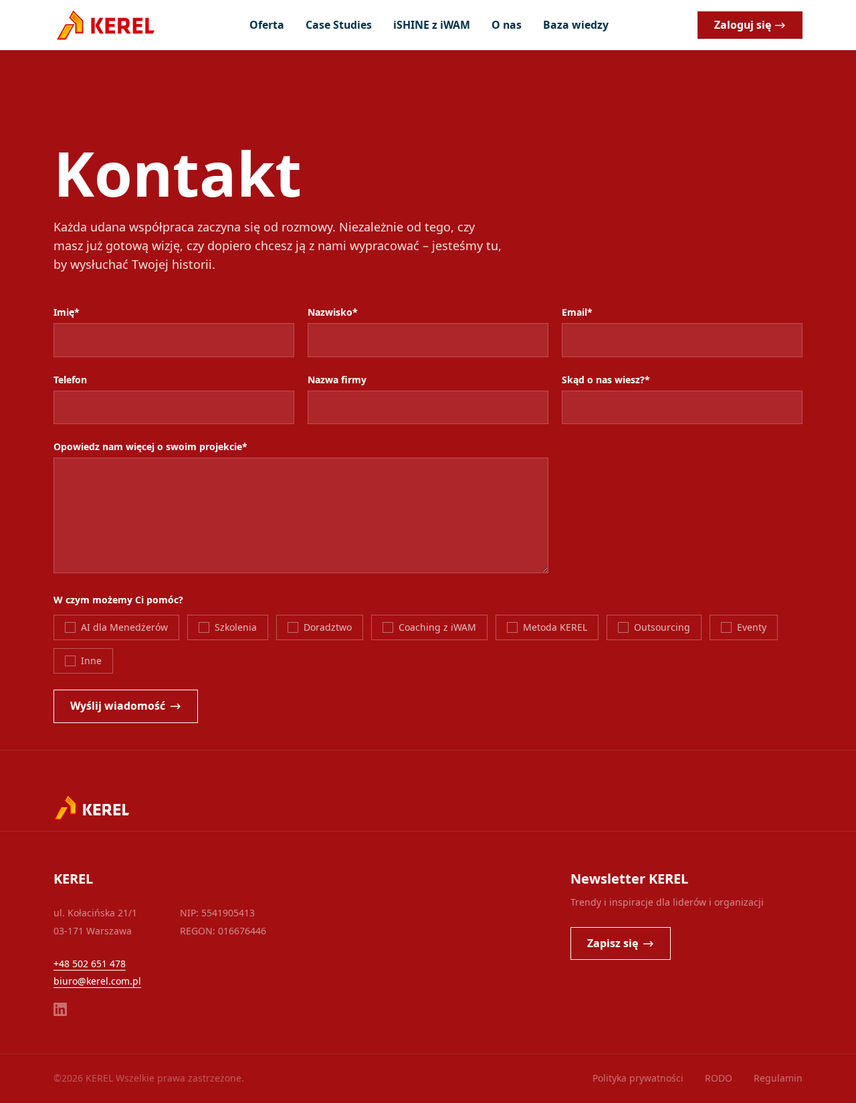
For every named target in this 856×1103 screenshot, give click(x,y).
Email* (577, 312)
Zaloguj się (742, 24)
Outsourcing (662, 627)
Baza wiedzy (576, 24)
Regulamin (778, 1078)
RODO (718, 1078)
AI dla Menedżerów (124, 627)
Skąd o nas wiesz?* (606, 379)
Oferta (266, 24)
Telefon (70, 379)
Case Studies (339, 24)
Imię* (67, 312)
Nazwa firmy (337, 379)
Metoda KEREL (555, 627)
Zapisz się (612, 943)
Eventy (751, 627)
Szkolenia (236, 627)
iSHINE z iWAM (431, 24)
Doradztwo (328, 627)
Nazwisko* (333, 312)
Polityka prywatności (638, 1078)
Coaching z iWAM (437, 627)
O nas (507, 24)
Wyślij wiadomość (117, 705)
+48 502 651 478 (90, 963)
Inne (91, 660)
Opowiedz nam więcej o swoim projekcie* (150, 446)
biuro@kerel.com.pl (97, 981)
